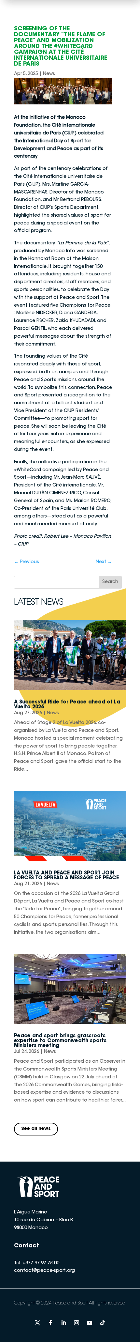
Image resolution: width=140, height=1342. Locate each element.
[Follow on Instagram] (76, 1323)
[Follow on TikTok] (102, 1323)
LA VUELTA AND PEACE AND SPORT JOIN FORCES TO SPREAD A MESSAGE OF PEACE (66, 876)
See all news (36, 1129)
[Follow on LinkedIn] (63, 1323)
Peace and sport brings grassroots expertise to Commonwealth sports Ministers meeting (60, 1041)
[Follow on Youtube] (89, 1323)
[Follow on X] (37, 1323)
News (49, 74)
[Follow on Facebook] (50, 1323)
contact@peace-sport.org (44, 1271)
